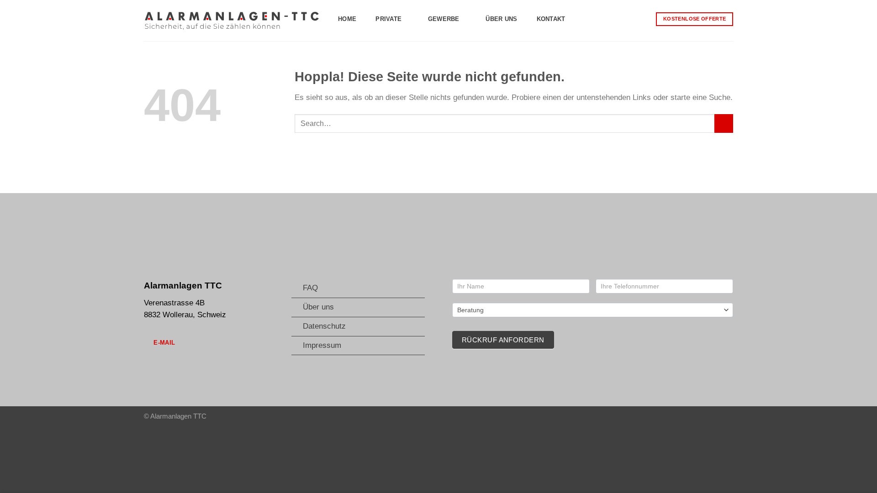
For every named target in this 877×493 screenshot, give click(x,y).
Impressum (322, 345)
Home (347, 19)
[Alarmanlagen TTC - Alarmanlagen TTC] (232, 20)
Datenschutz (324, 326)
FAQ (310, 287)
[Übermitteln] (723, 123)
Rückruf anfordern (503, 340)
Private (388, 19)
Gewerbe (444, 19)
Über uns (501, 19)
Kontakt (551, 19)
